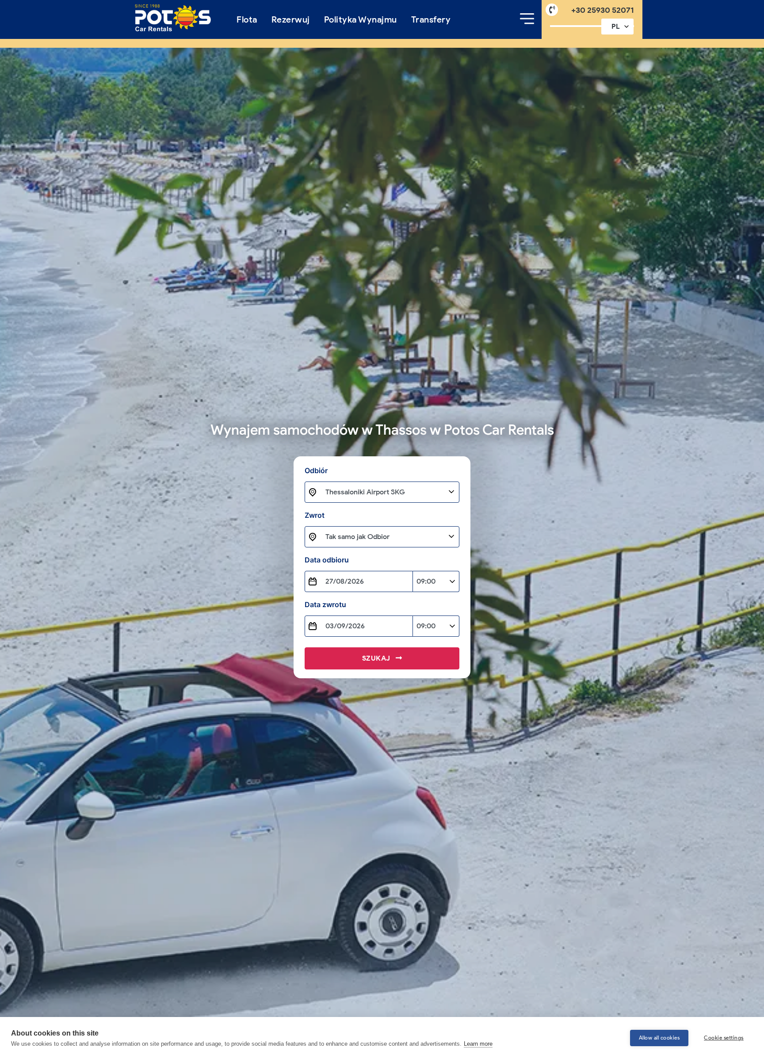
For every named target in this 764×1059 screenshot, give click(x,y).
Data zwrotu (325, 604)
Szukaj (377, 658)
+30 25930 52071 (602, 10)
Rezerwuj (290, 19)
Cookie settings (724, 1037)
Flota (247, 19)
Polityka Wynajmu (360, 19)
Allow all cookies (659, 1037)
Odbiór (329, 470)
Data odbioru (327, 559)
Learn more (478, 1043)
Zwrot (315, 515)
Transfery (431, 19)
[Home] (173, 18)
